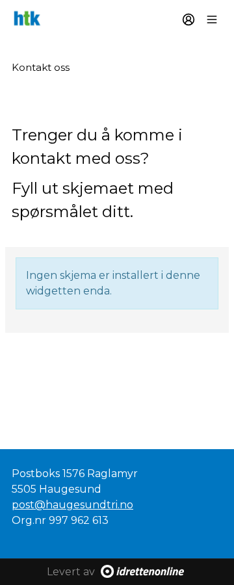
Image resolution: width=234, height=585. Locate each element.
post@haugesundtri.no (72, 505)
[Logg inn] (188, 19)
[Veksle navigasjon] (212, 19)
